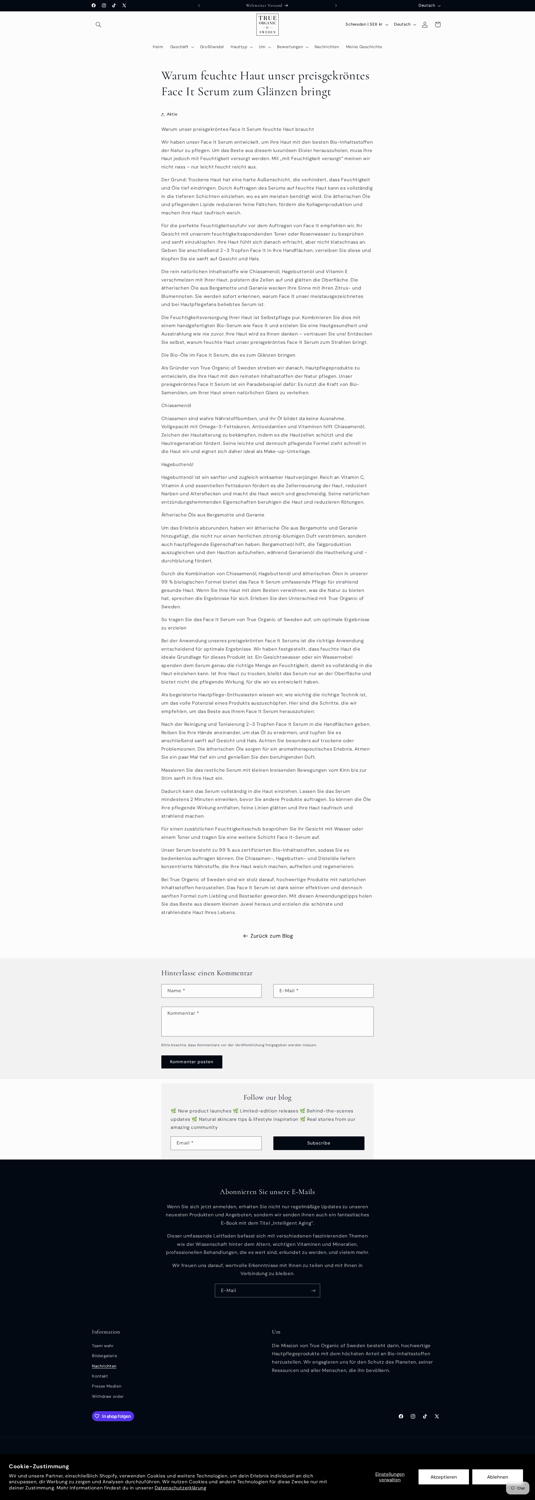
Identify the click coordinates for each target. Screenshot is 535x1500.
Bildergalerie (104, 1356)
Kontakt (100, 1376)
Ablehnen (497, 1477)
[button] (98, 24)
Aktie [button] (172, 114)
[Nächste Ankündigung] (336, 5)
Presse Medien (106, 1386)
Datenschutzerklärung (180, 1488)
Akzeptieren (444, 1477)
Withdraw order (108, 1396)
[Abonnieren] (313, 1290)
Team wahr (103, 1346)
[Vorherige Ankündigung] (199, 5)
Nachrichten (104, 1366)
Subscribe (318, 1143)
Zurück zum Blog (272, 935)
